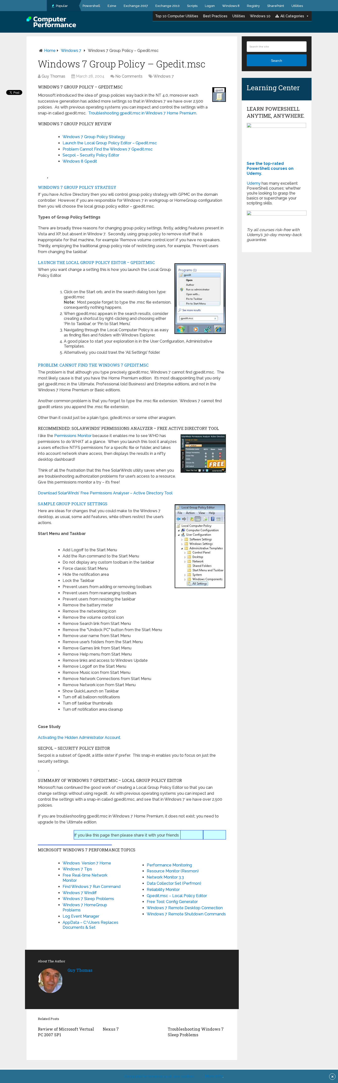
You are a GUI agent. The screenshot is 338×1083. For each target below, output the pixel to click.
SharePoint (275, 6)
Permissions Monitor (73, 435)
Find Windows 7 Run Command (92, 886)
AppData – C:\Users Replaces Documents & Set (90, 925)
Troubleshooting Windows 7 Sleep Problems (196, 1031)
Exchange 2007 (136, 6)
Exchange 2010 (167, 6)
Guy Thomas (53, 76)
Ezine (112, 6)
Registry (253, 6)
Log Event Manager (81, 916)
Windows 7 (71, 50)
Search (276, 61)
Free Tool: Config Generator (172, 901)
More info (214, 1076)
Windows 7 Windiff (80, 892)
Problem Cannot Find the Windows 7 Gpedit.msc (108, 149)
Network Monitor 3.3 (165, 877)
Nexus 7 (111, 1029)
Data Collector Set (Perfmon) (174, 883)
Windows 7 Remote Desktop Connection (185, 908)
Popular (61, 6)
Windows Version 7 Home (87, 863)
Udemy (254, 183)
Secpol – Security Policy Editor (91, 155)
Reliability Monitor (163, 889)
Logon (210, 6)
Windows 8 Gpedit (80, 161)
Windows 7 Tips (77, 869)
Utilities (297, 6)
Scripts (192, 6)
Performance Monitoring (169, 865)
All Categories (292, 16)
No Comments (129, 76)
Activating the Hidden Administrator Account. (79, 737)
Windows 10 (260, 16)
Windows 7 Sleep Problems (88, 898)
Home (50, 50)
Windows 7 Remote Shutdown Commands (186, 914)
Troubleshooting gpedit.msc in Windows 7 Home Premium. (142, 113)
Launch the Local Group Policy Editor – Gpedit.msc (110, 143)
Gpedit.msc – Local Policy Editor (177, 895)
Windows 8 (231, 6)
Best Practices (215, 16)
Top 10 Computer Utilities (176, 16)
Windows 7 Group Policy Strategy (94, 136)
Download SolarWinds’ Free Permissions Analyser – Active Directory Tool (105, 493)
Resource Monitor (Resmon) (173, 871)
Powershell (91, 6)
